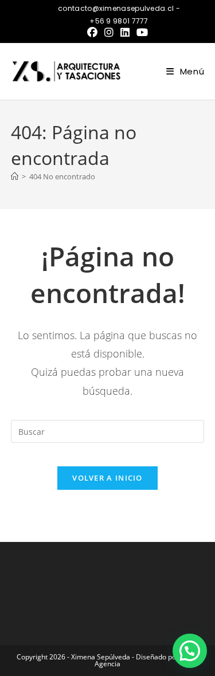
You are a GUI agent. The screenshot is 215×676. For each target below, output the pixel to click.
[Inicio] (14, 176)
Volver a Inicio (107, 478)
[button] (190, 651)
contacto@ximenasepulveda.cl (116, 8)
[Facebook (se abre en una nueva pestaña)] (94, 32)
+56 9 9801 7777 (118, 21)
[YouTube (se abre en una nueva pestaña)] (142, 32)
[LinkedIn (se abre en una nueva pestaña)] (125, 32)
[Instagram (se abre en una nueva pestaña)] (109, 32)
